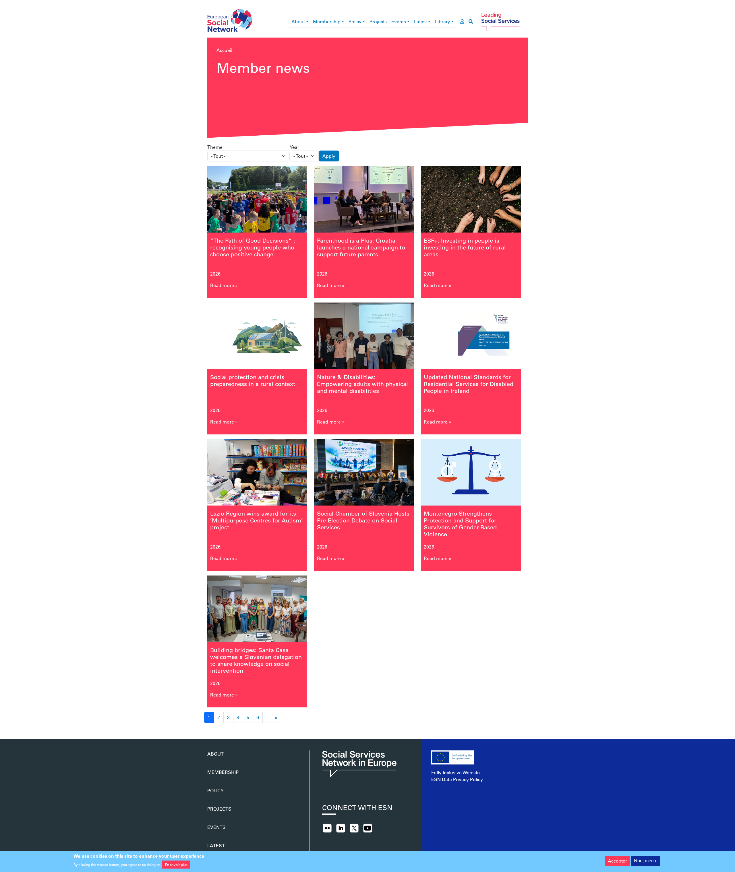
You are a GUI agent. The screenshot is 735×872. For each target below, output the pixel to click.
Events (398, 21)
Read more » (224, 285)
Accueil (224, 50)
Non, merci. (645, 860)
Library (442, 21)
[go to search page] (471, 21)
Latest (420, 21)
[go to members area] (462, 21)
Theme (215, 147)
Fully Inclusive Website (455, 772)
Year (294, 147)
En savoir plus (176, 864)
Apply (328, 156)
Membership (327, 21)
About (298, 21)
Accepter (617, 861)
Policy (355, 21)
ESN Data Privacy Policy (457, 779)
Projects (378, 21)
